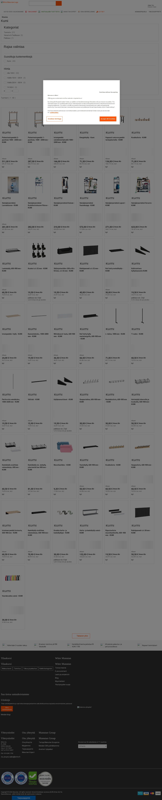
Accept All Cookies (108, 119)
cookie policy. (54, 112)
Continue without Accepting (108, 92)
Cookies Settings (54, 119)
